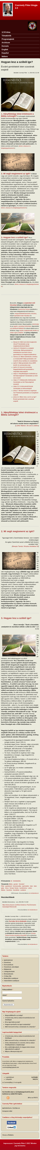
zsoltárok (23, 890)
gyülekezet (8, 886)
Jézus (7, 888)
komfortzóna (23, 888)
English (5, 49)
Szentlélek (16, 890)
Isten (31, 886)
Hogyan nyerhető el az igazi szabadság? (17, 1024)
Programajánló (8, 39)
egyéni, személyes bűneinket (22, 326)
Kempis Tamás (14, 888)
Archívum (6, 43)
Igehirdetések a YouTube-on (11, 1108)
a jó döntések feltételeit (17, 328)
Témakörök (6, 36)
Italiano (5, 56)
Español (5, 53)
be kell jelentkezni (34, 893)
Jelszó (4, 995)
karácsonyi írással (24, 309)
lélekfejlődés (17, 881)
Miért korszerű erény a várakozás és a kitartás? (20, 1027)
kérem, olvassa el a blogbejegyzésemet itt (13, 208)
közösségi (36, 324)
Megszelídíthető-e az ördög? (14, 1015)
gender (16, 884)
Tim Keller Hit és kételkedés (18, 921)
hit (11, 881)
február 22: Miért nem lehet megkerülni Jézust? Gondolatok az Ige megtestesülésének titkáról (25, 344)
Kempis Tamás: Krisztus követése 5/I (25, 546)
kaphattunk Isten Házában (22, 315)
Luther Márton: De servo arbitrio (27, 425)
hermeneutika (17, 886)
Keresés (5, 46)
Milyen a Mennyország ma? (13, 1051)
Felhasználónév (7, 989)
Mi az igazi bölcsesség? (12, 1022)
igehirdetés (25, 886)
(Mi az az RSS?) (33, 1097)
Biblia (11, 884)
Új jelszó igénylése (8, 1001)
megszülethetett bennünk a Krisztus (25, 313)
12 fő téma (6, 32)
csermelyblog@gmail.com (10, 1067)
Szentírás (9, 890)
